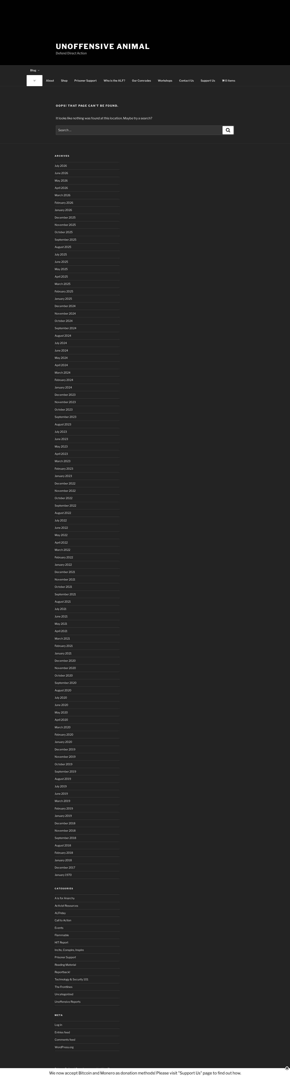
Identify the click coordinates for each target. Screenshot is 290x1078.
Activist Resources (66, 905)
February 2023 (64, 468)
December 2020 (65, 660)
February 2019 (64, 808)
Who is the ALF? (114, 80)
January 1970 (63, 874)
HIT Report (61, 942)
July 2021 (60, 609)
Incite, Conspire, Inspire (69, 950)
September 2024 (65, 328)
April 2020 (61, 719)
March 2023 (62, 461)
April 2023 (61, 453)
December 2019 (65, 749)
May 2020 (61, 712)
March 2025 (62, 284)
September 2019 (65, 771)
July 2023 (61, 431)
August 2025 (63, 247)
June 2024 (61, 350)
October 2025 (64, 232)
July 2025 (61, 254)
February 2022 (64, 557)
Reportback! (62, 972)
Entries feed (62, 1032)
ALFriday (60, 913)
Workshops (165, 80)
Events (59, 927)
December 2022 (65, 483)
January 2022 (63, 564)
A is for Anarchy (65, 898)
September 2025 (65, 239)
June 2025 (61, 261)
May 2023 (61, 446)
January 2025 (63, 298)
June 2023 (61, 439)
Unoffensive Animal (103, 46)
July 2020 (61, 697)
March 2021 (62, 638)
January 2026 (63, 210)
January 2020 (63, 741)
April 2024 (61, 365)
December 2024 (65, 306)
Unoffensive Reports (67, 1001)
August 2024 (63, 335)
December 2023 (65, 394)
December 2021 (65, 572)
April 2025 (61, 276)
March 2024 (62, 372)
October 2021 (63, 586)
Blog (33, 70)
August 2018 (63, 845)
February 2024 (64, 380)
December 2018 (65, 823)
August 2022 (63, 512)
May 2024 (61, 357)
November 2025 (65, 224)
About (50, 80)
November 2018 (65, 830)
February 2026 (64, 202)
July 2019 (61, 786)
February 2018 (64, 852)
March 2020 (63, 727)
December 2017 (65, 867)
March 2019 (62, 801)
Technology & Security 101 (71, 979)
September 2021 (65, 594)
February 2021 (64, 645)
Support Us (208, 80)
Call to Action (63, 920)
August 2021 (63, 601)
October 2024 (64, 320)
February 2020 (64, 734)
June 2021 (61, 616)
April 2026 (61, 187)
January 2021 (63, 653)
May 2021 (61, 623)
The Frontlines (63, 986)
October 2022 (63, 498)
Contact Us (186, 80)
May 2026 (61, 180)
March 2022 (62, 549)
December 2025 (65, 217)
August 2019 (63, 778)
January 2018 (63, 860)
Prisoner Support (85, 80)
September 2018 (65, 838)
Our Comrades (141, 80)
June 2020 (61, 705)
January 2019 (63, 815)
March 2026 (62, 195)
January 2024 (63, 387)
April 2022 (61, 542)
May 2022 (61, 535)
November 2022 (65, 490)
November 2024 (65, 313)
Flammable (62, 935)
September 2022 (65, 505)
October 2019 (63, 764)
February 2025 (64, 291)
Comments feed (65, 1039)
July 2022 (61, 520)
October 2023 (64, 409)
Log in (58, 1024)
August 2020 (63, 690)
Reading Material (65, 964)
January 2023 (63, 476)
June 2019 (61, 793)
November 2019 (65, 756)
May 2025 (61, 269)
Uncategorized (64, 994)
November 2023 (65, 402)
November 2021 (65, 579)
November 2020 (65, 668)
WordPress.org (64, 1047)
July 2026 (61, 165)
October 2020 (64, 675)
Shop (64, 80)
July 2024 (61, 343)
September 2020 (66, 682)
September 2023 (65, 416)
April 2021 (61, 631)
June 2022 (61, 527)
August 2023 (63, 424)
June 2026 (61, 173)
